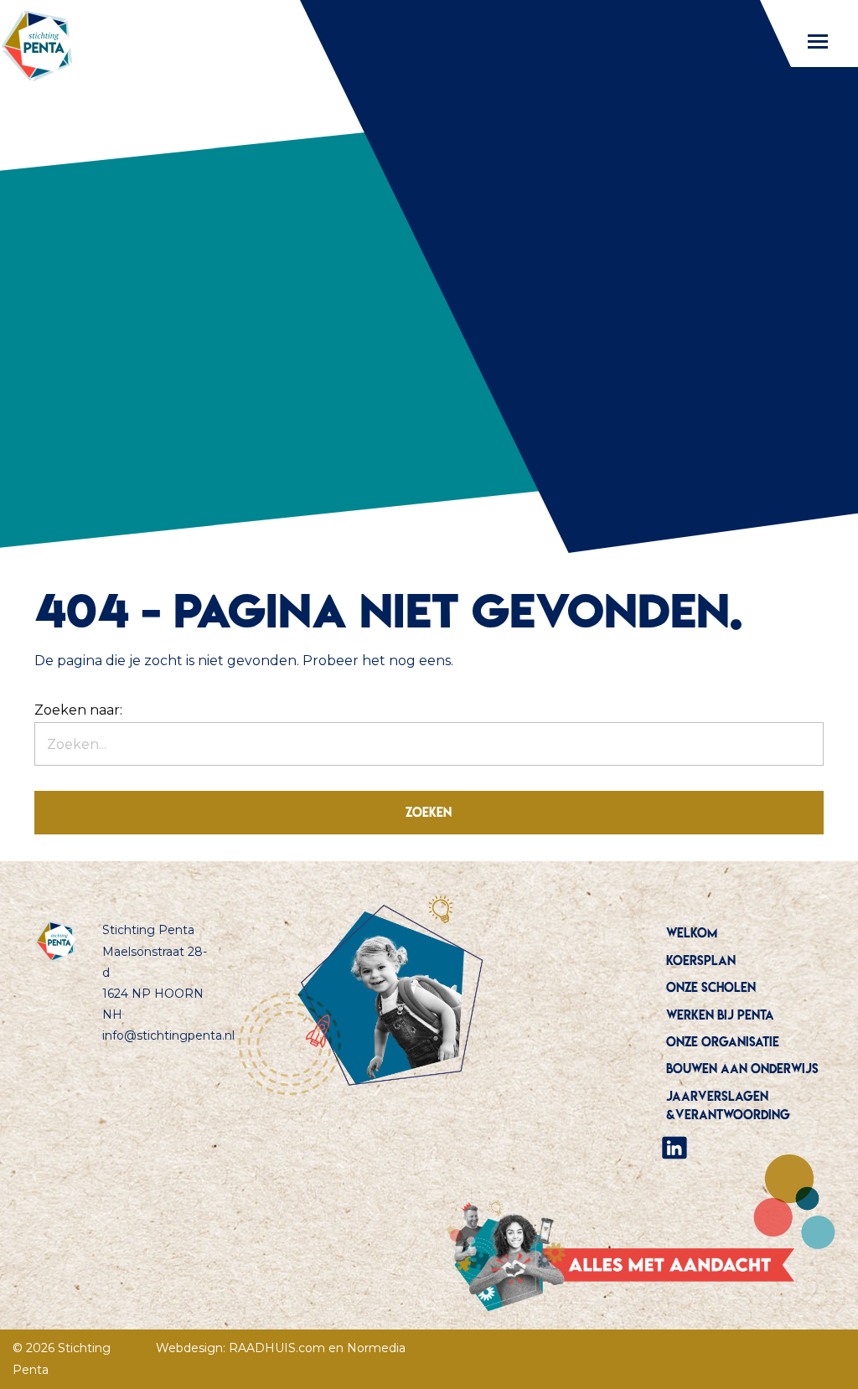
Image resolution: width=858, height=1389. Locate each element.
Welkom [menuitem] (691, 933)
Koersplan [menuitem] (701, 960)
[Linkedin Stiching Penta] (674, 1146)
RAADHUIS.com (277, 1347)
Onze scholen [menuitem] (711, 987)
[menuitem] (743, 1147)
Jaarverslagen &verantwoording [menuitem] (728, 1105)
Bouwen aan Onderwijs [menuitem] (742, 1069)
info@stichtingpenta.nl (168, 1035)
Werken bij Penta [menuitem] (720, 1015)
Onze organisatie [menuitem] (722, 1042)
